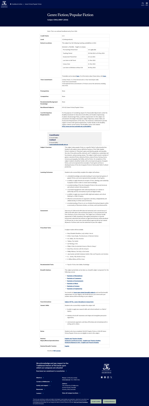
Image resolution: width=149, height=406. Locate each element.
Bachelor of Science (73, 286)
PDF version (57, 351)
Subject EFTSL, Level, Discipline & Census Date (79, 302)
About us (39, 377)
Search (142, 5)
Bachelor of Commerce (74, 278)
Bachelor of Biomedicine (74, 276)
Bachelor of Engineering (74, 289)
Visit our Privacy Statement (81, 402)
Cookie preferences (109, 401)
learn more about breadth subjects (84, 292)
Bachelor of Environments (75, 281)
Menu (147, 5)
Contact (38, 393)
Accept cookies (96, 401)
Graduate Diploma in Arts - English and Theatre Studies (82, 342)
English (67, 346)
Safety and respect (42, 385)
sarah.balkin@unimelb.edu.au (58, 144)
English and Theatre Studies (73, 338)
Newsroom (39, 389)
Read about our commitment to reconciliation (50, 371)
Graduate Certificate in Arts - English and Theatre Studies (83, 340)
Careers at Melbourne (43, 381)
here (78, 76)
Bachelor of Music (72, 283)
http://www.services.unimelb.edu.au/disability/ (76, 126)
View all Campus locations (70, 393)
